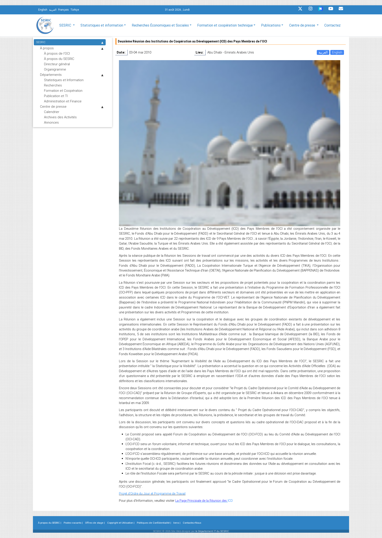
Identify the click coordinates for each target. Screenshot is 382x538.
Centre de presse (53, 106)
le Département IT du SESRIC (212, 531)
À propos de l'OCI (57, 53)
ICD (204, 500)
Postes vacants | (73, 522)
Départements (51, 75)
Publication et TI (56, 96)
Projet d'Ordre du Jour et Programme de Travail (152, 494)
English (337, 52)
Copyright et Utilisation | (120, 522)
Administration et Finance (63, 101)
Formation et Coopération (63, 90)
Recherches (53, 85)
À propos (47, 48)
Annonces (51, 122)
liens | (176, 522)
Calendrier (51, 112)
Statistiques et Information (64, 80)
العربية (323, 52)
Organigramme (55, 69)
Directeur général (57, 64)
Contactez (332, 25)
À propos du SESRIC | (49, 522)
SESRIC (41, 42)
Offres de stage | (95, 522)
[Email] (341, 9)
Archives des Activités (60, 117)
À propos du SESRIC (59, 59)
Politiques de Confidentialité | (154, 522)
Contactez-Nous (192, 522)
